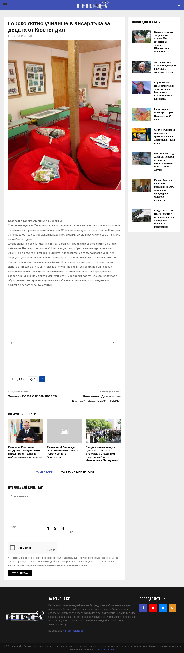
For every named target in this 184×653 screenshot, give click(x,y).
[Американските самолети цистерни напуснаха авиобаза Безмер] (141, 67)
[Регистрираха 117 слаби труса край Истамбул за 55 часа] (141, 114)
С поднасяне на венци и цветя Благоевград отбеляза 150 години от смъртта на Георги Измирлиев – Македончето (102, 453)
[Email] (163, 608)
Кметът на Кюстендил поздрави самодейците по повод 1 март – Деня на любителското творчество (25, 452)
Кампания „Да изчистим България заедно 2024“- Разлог (96, 398)
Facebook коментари (77, 471)
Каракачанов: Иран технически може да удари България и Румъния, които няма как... (164, 90)
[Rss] (172, 608)
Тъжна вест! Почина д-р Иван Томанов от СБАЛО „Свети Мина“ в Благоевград (62, 452)
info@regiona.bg (74, 630)
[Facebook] (143, 608)
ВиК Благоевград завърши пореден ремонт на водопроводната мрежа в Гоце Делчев (164, 161)
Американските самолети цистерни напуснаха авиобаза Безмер (165, 67)
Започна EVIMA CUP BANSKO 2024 (33, 396)
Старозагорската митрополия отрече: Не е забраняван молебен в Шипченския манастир (163, 42)
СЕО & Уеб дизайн (105, 649)
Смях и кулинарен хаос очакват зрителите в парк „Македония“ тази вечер (164, 136)
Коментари (44, 471)
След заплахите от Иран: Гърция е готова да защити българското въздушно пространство (164, 218)
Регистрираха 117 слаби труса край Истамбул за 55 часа (164, 114)
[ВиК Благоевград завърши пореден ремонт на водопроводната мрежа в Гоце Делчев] (141, 158)
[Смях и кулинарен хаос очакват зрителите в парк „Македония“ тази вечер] (141, 134)
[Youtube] (153, 608)
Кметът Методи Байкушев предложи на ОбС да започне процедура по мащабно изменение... (164, 190)
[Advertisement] (73, 206)
